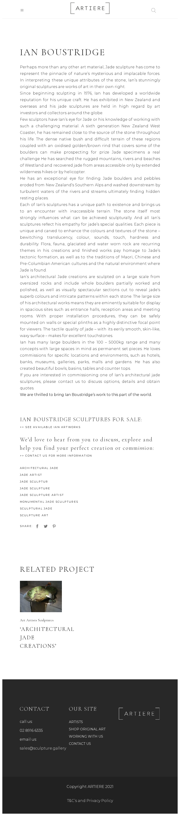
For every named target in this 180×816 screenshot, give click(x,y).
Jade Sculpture (35, 488)
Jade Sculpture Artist (42, 495)
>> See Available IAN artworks (50, 427)
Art (22, 620)
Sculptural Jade (36, 508)
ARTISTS (76, 722)
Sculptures (46, 620)
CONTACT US (80, 744)
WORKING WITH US (86, 736)
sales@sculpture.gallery (43, 748)
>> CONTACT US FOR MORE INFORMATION (56, 455)
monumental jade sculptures (49, 501)
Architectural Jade (39, 468)
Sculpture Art (34, 515)
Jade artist (31, 474)
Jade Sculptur (34, 481)
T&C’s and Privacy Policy (90, 800)
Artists (31, 620)
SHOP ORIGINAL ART (87, 729)
